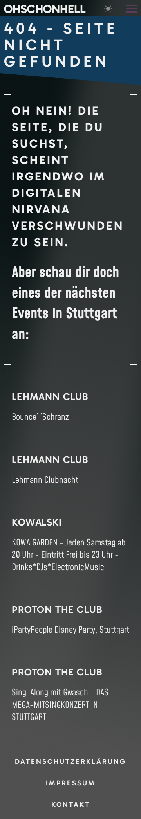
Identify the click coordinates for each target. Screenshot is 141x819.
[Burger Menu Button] (132, 8)
